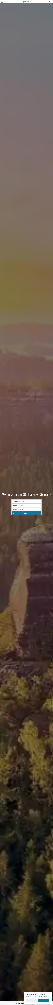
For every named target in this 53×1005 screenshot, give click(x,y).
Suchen (27, 513)
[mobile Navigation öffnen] (2, 1)
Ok (43, 1000)
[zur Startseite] (26, 1)
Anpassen (32, 1000)
